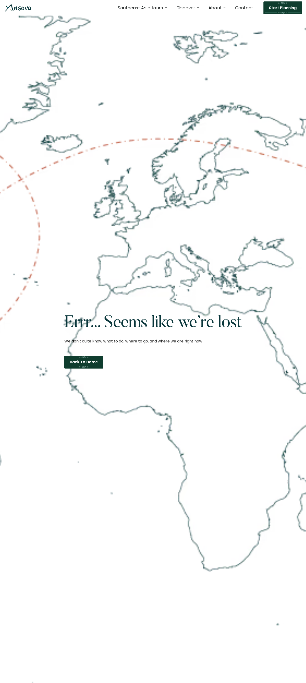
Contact (244, 8)
